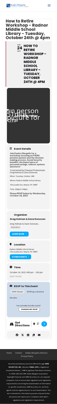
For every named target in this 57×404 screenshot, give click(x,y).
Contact (18, 353)
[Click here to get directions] (44, 324)
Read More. (15, 227)
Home (9, 353)
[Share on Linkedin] (28, 334)
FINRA (32, 367)
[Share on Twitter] (22, 334)
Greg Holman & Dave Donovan (27, 219)
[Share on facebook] (17, 334)
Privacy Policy (27, 356)
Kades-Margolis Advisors (36, 353)
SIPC (37, 367)
